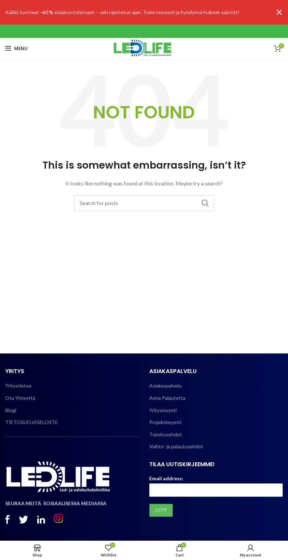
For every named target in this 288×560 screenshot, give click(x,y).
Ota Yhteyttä (20, 398)
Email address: (166, 478)
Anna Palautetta (167, 398)
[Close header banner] (279, 12)
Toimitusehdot (165, 434)
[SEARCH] (205, 203)
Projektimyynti (165, 422)
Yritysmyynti (163, 410)
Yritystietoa (18, 386)
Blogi (10, 410)
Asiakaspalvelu (165, 386)
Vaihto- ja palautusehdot (176, 446)
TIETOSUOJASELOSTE (31, 422)
